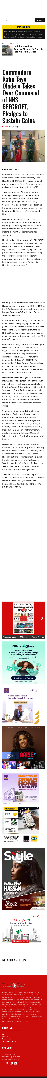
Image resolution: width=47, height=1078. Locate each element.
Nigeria (5, 127)
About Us (5, 1037)
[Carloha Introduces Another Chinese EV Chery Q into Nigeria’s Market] (7, 50)
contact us (11, 1059)
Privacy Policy (7, 1039)
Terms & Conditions (9, 1041)
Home (4, 1034)
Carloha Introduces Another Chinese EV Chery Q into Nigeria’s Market (28, 49)
